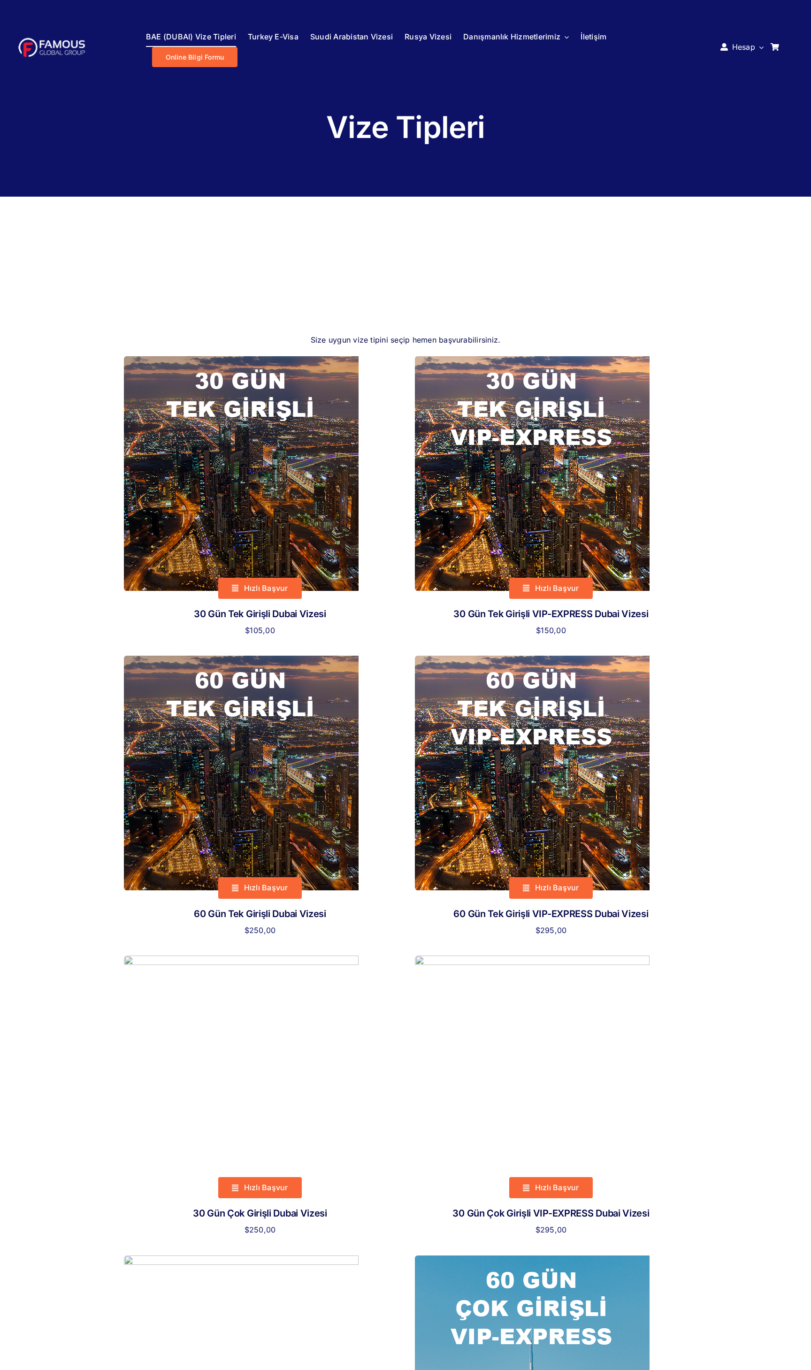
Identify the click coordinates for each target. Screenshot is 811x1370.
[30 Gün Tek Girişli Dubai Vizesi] (241, 362)
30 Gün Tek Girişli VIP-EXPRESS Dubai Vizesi (550, 614)
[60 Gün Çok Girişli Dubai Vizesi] (241, 1261)
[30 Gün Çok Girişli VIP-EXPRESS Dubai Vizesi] (532, 961)
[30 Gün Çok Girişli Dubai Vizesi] (241, 961)
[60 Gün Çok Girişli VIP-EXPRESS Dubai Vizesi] (532, 1261)
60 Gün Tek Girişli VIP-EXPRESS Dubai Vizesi (550, 913)
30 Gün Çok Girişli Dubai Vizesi (260, 1213)
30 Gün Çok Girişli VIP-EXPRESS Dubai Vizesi (550, 1213)
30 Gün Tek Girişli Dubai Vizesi (260, 614)
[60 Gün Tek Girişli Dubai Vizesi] (241, 661)
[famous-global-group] (51, 40)
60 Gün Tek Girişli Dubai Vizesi (260, 913)
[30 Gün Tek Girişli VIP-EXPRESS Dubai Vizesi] (532, 362)
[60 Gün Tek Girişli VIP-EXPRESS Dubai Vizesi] (532, 661)
